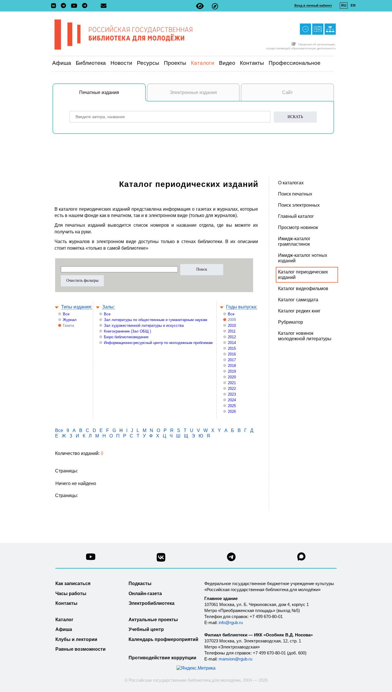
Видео (227, 63)
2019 (232, 371)
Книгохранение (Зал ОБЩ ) (127, 331)
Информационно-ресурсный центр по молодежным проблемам (158, 343)
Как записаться (72, 583)
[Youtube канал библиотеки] (91, 558)
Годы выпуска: (241, 306)
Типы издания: (76, 306)
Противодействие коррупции (162, 657)
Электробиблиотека (151, 603)
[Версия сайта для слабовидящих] (200, 6)
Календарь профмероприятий (163, 639)
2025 (232, 406)
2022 (232, 388)
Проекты (175, 63)
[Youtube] (75, 6)
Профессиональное (295, 63)
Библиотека (91, 63)
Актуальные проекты (153, 619)
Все (66, 314)
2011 (232, 331)
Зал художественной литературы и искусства (144, 325)
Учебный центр (146, 629)
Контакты (252, 63)
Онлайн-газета (145, 593)
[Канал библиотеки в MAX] (301, 558)
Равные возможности (80, 649)
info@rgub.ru (231, 622)
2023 (232, 394)
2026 (232, 411)
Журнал (70, 320)
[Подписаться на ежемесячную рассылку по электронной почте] (103, 6)
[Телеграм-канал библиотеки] (65, 6)
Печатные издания (99, 92)
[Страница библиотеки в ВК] (161, 559)
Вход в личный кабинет (313, 5)
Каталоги (202, 63)
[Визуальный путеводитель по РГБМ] (215, 6)
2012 (232, 337)
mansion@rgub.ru (235, 658)
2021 (232, 383)
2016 (232, 354)
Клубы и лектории (76, 639)
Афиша (61, 63)
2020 (232, 377)
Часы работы (70, 593)
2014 (232, 343)
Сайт (287, 92)
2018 (232, 365)
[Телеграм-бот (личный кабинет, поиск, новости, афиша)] (84, 6)
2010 (232, 325)
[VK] (55, 6)
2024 (232, 400)
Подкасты (140, 583)
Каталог (64, 619)
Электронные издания (193, 92)
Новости (121, 63)
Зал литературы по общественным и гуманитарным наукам (155, 320)
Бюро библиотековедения (126, 337)
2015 (232, 348)
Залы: (108, 306)
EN (353, 5)
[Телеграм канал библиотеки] (231, 558)
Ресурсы (148, 63)
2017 (232, 360)
